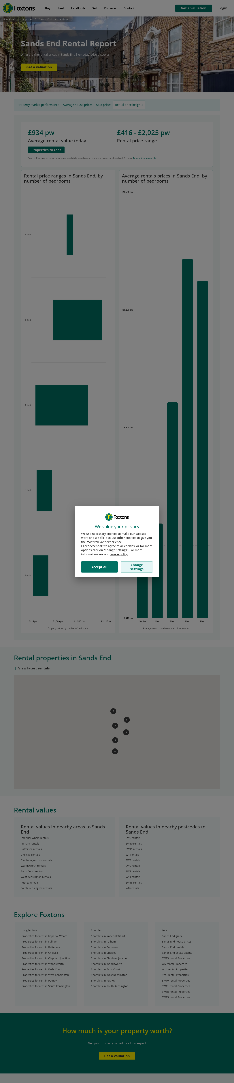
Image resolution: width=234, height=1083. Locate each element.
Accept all (99, 567)
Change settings (137, 567)
